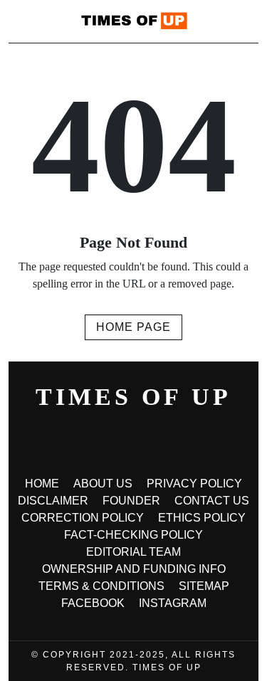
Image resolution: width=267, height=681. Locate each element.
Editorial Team (133, 552)
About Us (102, 483)
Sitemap (204, 586)
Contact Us (211, 501)
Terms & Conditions (101, 586)
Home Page (133, 327)
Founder (131, 501)
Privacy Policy (194, 483)
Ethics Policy (202, 518)
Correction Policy (82, 518)
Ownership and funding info (134, 569)
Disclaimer (53, 501)
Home (42, 483)
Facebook (93, 603)
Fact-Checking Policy (133, 535)
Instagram (172, 603)
